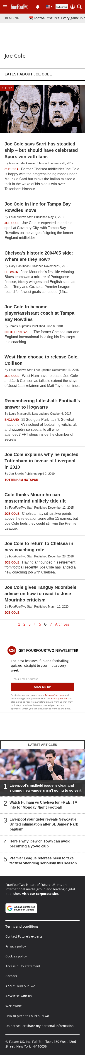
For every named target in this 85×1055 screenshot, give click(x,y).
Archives (62, 624)
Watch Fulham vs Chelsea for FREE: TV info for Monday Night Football (43, 804)
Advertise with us (18, 996)
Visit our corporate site (40, 893)
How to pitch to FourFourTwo (27, 1016)
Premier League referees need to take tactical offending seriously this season (43, 860)
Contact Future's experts (23, 936)
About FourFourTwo (20, 986)
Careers (11, 976)
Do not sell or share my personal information (39, 1026)
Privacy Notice (59, 698)
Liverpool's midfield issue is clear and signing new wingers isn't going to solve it (45, 788)
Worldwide (13, 1006)
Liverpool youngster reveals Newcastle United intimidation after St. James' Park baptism (44, 824)
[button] (5, 7)
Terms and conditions (22, 926)
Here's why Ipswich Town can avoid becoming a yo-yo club (40, 843)
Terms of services (55, 695)
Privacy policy (15, 946)
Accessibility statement (22, 966)
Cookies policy (16, 956)
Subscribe (61, 6)
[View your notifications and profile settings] (37, 6)
